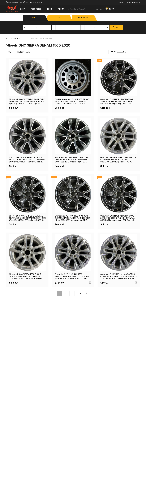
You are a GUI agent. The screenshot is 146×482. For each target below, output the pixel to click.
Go (117, 27)
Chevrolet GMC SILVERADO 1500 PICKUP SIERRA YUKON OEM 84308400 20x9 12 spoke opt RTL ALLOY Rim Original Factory (27, 102)
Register (136, 2)
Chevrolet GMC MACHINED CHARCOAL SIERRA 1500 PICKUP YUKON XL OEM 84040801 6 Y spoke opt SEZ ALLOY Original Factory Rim (117, 102)
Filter (10, 52)
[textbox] (37, 27)
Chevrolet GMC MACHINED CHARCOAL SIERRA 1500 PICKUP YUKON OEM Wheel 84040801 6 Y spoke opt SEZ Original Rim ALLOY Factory (118, 219)
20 (80, 293)
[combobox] (37, 27)
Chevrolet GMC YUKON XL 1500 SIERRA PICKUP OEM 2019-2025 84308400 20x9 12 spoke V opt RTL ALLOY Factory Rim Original (118, 277)
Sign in (129, 2)
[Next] (86, 293)
